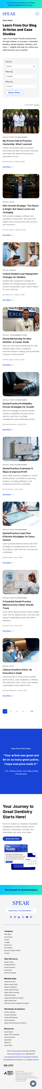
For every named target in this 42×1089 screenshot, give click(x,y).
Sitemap (35, 1057)
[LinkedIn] (19, 917)
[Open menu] (37, 14)
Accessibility (27, 1057)
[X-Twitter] (23, 917)
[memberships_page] (21, 890)
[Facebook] (11, 917)
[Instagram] (15, 917)
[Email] (31, 917)
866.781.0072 (16, 1054)
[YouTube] (27, 917)
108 (31, 711)
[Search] (34, 66)
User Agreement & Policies (13, 1057)
